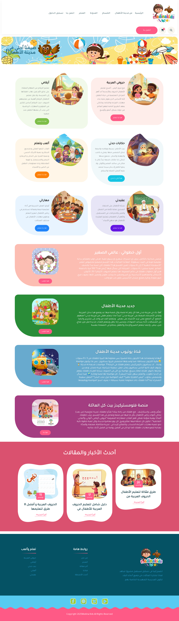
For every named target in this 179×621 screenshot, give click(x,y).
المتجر (82, 13)
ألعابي (33, 571)
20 (138, 483)
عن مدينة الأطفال (123, 13)
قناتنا (85, 571)
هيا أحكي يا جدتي (116, 178)
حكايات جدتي (117, 143)
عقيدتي (120, 200)
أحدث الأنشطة (81, 575)
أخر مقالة (84, 567)
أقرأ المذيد (139, 503)
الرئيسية (139, 13)
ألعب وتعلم (41, 143)
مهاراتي (44, 200)
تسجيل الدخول (56, 13)
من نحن (84, 558)
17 (89, 496)
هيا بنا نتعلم (117, 118)
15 (40, 496)
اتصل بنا (70, 13)
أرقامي (45, 82)
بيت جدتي (32, 567)
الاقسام (106, 13)
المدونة (93, 13)
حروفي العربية (116, 82)
